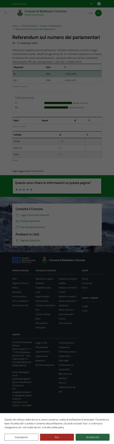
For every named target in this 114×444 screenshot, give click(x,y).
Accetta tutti (92, 437)
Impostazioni (21, 437)
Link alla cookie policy (53, 427)
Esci (57, 437)
